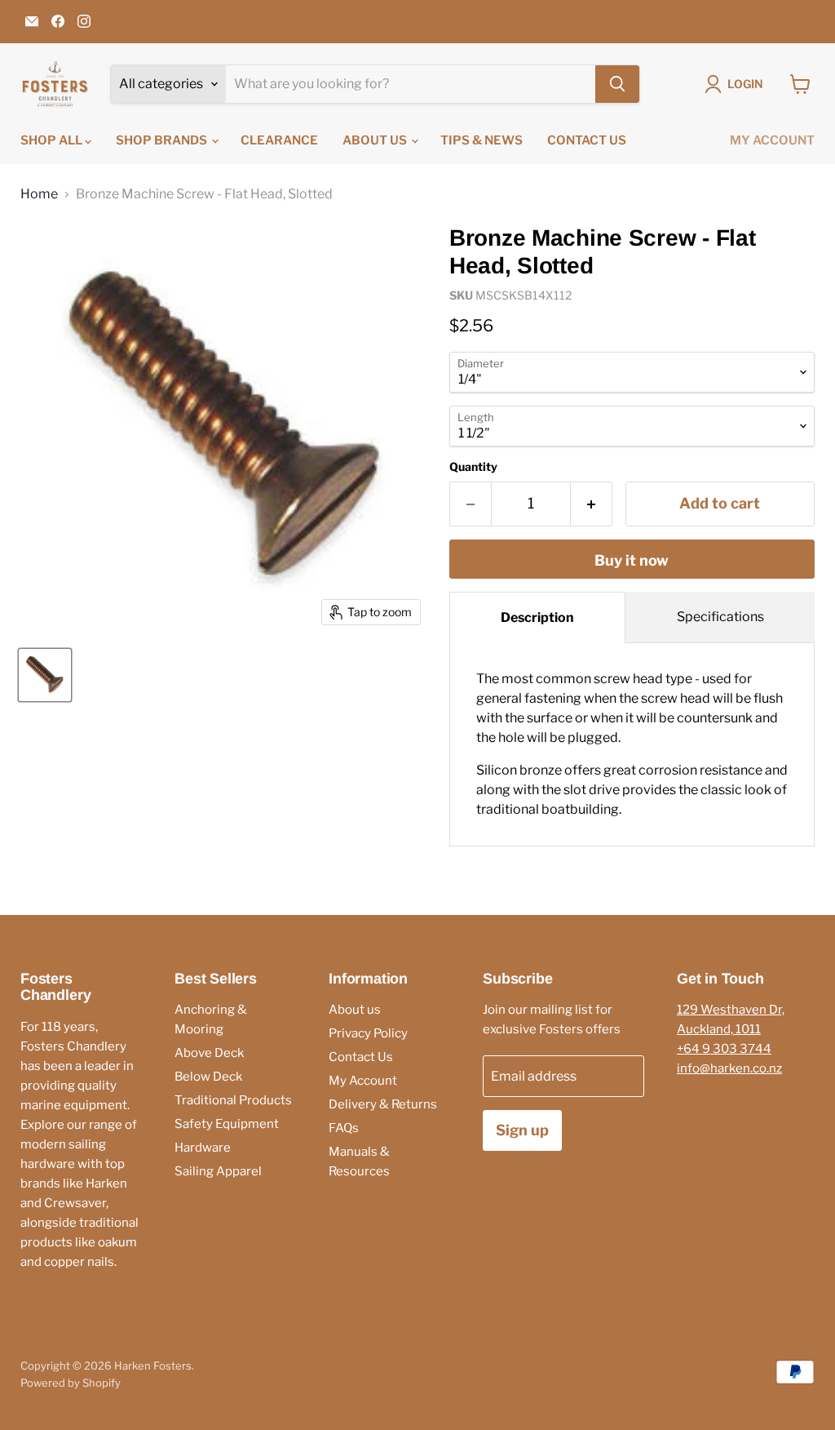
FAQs (344, 1128)
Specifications (720, 616)
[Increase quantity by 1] (591, 504)
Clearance (279, 140)
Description (537, 617)
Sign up (522, 1130)
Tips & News (481, 140)
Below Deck (208, 1076)
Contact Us (586, 140)
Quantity (473, 466)
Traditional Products (233, 1100)
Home (39, 194)
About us (375, 140)
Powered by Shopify (70, 1382)
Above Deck (209, 1053)
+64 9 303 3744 (724, 1048)
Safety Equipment (227, 1124)
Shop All (52, 140)
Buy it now (631, 560)
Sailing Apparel (218, 1171)
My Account (772, 140)
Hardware (203, 1147)
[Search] (617, 84)
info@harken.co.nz (729, 1068)
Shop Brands (163, 140)
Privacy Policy (368, 1033)
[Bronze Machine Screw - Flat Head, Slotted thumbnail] (45, 675)
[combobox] (410, 84)
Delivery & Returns (383, 1104)
